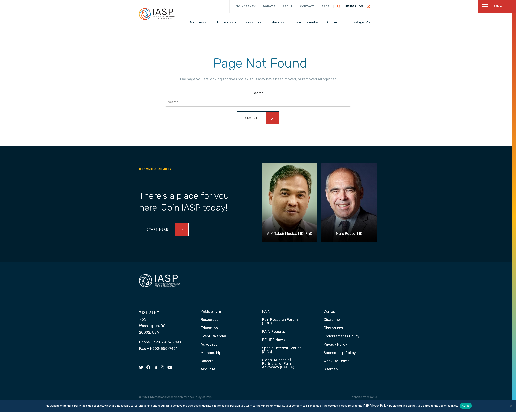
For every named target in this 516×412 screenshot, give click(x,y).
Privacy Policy (335, 345)
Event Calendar (213, 336)
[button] (258, 117)
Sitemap (331, 369)
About (287, 6)
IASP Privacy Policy (375, 405)
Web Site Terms (336, 361)
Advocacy (209, 345)
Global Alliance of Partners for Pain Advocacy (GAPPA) (278, 363)
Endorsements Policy (341, 336)
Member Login (355, 6)
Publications (211, 312)
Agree (466, 405)
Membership (211, 353)
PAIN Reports (273, 332)
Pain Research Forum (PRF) (280, 321)
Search (258, 93)
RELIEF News (273, 340)
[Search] (339, 6)
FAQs (326, 6)
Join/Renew (246, 6)
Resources (209, 320)
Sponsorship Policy (340, 353)
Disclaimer (332, 320)
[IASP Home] (157, 14)
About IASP (210, 369)
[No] (511, 406)
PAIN (266, 312)
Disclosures (333, 328)
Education (209, 328)
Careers (207, 361)
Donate (269, 6)
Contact (307, 6)
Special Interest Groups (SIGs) (281, 350)
